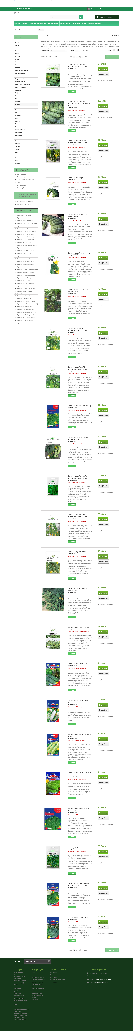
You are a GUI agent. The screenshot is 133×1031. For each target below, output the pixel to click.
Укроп (17, 152)
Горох (17, 59)
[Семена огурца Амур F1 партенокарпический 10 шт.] (53, 377)
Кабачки (17, 67)
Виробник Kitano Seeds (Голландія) (26, 250)
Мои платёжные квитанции (58, 975)
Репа (16, 124)
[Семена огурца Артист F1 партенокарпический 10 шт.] (53, 525)
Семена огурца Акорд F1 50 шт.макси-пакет (77, 215)
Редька (17, 121)
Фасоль (17, 155)
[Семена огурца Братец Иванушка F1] (53, 783)
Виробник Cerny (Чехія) (23, 226)
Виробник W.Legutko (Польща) (25, 306)
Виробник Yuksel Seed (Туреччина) (26, 312)
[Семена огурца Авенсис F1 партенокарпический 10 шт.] (53, 151)
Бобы (17, 53)
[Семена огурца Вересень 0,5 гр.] (53, 928)
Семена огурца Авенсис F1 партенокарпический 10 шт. (77, 142)
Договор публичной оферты (24, 188)
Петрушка (18, 115)
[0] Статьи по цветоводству (24, 204)
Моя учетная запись (58, 970)
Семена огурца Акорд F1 (76, 178)
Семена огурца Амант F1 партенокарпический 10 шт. (77, 329)
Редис (17, 118)
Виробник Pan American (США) (25, 272)
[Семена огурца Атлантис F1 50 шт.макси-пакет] (53, 599)
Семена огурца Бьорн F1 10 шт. (79, 847)
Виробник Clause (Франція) (24, 228)
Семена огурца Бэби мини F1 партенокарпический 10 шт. (78, 884)
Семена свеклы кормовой (21, 1009)
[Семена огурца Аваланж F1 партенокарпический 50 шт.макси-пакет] (53, 112)
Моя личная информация (57, 979)
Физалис (17, 141)
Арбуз (17, 45)
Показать (71, 50)
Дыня (17, 64)
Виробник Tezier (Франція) (24, 298)
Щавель (17, 160)
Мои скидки (53, 982)
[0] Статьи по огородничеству (25, 201)
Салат (17, 126)
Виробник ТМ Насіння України (25, 320)
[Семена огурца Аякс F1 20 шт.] (53, 638)
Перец (17, 112)
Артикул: (70, 68)
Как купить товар (21, 185)
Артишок (17, 48)
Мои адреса (53, 977)
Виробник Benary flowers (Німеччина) (27, 223)
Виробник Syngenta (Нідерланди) (26, 288)
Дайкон (17, 62)
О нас (18, 182)
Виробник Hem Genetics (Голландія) (27, 245)
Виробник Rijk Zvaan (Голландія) (26, 275)
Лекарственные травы (20, 1000)
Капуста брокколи (20, 73)
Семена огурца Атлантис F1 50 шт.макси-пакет (79, 589)
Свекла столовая (20, 129)
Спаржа (17, 143)
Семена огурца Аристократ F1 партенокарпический (78, 438)
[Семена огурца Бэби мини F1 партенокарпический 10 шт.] (53, 894)
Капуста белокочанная (21, 70)
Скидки (34, 972)
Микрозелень (17, 993)
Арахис (17, 42)
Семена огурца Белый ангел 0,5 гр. (79, 701)
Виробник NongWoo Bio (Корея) (25, 264)
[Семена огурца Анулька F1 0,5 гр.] (53, 416)
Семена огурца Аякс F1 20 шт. (78, 627)
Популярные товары (38, 977)
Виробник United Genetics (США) (26, 301)
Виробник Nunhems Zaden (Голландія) (27, 269)
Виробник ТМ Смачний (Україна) (25, 323)
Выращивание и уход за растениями (25, 196)
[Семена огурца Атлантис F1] (53, 562)
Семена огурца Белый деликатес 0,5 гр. (79, 735)
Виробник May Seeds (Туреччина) (26, 258)
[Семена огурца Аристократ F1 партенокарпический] (53, 448)
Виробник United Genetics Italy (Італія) (27, 304)
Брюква (17, 56)
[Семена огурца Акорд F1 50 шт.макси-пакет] (53, 225)
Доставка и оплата (22, 174)
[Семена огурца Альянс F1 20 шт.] (53, 263)
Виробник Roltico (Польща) (24, 278)
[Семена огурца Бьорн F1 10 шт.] (53, 857)
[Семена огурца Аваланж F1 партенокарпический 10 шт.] (53, 75)
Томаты (17, 146)
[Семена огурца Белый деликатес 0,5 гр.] (53, 745)
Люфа (17, 93)
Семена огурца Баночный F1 (78, 664)
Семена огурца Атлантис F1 (78, 552)
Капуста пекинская (20, 87)
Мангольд (18, 90)
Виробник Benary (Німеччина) (25, 220)
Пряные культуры (19, 998)
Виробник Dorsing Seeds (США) (25, 234)
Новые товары (36, 975)
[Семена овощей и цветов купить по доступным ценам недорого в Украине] (66, 3)
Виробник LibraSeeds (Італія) (25, 256)
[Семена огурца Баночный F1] (53, 674)
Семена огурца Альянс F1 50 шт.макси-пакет (78, 291)
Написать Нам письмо (106, 8)
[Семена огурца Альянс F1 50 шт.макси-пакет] (53, 300)
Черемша (18, 157)
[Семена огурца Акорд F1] (53, 188)
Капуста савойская (20, 79)
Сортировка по (45, 50)
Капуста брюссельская (22, 76)
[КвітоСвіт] (30, 15)
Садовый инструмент (20, 1019)
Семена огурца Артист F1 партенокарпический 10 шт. (77, 516)
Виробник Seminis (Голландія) (25, 286)
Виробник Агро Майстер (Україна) (26, 315)
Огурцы (17, 104)
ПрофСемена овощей (20, 980)
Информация (21, 170)
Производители (23, 211)
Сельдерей (18, 132)
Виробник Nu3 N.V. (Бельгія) (24, 267)
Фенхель (17, 138)
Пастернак (18, 107)
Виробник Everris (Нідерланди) (25, 239)
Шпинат (17, 163)
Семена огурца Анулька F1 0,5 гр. (80, 406)
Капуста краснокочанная (22, 84)
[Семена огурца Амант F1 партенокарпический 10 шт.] (53, 339)
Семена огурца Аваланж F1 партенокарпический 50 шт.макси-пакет (80, 104)
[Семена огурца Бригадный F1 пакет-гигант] (53, 819)
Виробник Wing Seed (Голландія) (26, 309)
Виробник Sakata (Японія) (24, 280)
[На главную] (15, 30)
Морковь (18, 101)
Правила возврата (22, 177)
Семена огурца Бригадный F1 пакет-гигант (78, 809)
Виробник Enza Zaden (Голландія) (26, 237)
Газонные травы (18, 1006)
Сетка (113, 52)
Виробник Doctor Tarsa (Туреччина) (26, 231)
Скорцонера (18, 135)
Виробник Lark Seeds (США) (24, 253)
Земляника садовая (19, 995)
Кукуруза (17, 95)
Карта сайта (35, 999)
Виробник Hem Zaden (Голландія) (26, 248)
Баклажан (18, 50)
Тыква (17, 149)
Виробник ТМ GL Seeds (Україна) (26, 317)
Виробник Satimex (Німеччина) (25, 283)
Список (117, 52)
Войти (117, 8)
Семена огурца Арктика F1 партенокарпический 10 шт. (77, 477)
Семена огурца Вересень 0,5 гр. (79, 917)
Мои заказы (53, 972)
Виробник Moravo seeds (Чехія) (25, 261)
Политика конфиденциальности (25, 179)
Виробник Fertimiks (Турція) (24, 242)
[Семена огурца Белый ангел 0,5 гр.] (53, 711)
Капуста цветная (20, 81)
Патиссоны (18, 110)
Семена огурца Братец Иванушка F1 (79, 774)
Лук (16, 98)
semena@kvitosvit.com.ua (101, 982)
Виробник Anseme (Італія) (24, 215)
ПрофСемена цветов (20, 991)
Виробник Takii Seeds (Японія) (25, 295)
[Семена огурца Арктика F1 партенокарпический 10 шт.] (53, 486)
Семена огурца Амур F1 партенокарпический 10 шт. (77, 368)
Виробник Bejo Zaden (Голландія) (26, 218)
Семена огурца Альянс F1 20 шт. (79, 253)
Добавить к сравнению (106, 80)
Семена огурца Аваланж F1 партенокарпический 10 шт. (77, 65)
